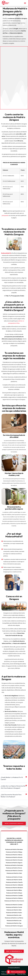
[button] (25, 3)
